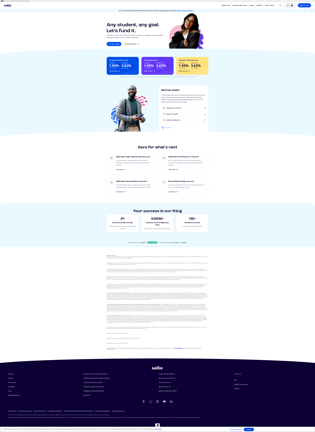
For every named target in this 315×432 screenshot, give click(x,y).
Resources (259, 5)
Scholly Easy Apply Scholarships (94, 387)
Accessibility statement (54, 411)
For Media (11, 387)
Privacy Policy (158, 429)
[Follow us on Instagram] (157, 401)
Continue (249, 429)
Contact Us (237, 374)
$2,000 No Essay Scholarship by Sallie (95, 374)
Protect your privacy (25, 411)
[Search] (280, 5)
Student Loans (226, 5)
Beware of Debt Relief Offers (168, 391)
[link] (123, 66)
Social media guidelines (102, 411)
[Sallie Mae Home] (8, 5)
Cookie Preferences (118, 411)
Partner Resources (165, 382)
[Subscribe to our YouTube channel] (164, 401)
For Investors (12, 382)
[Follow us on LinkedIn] (171, 401)
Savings (251, 5)
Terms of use (12, 411)
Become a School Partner (167, 378)
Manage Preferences (236, 429)
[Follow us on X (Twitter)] (150, 401)
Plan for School (269, 5)
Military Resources (165, 387)
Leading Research (14, 395)
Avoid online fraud (39, 411)
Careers (10, 378)
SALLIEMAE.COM (178, 348)
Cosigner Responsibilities (167, 374)
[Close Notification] (312, 10)
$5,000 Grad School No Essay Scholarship (97, 378)
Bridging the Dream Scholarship (94, 391)
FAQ (235, 380)
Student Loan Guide (161, 114)
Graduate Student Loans (240, 5)
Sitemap (236, 389)
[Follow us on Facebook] (144, 401)
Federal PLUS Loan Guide (161, 108)
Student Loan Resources (161, 120)
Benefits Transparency (241, 384)
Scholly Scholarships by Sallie (93, 382)
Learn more (131, 163)
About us (11, 374)
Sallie (10, 391)
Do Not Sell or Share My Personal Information (78, 411)
